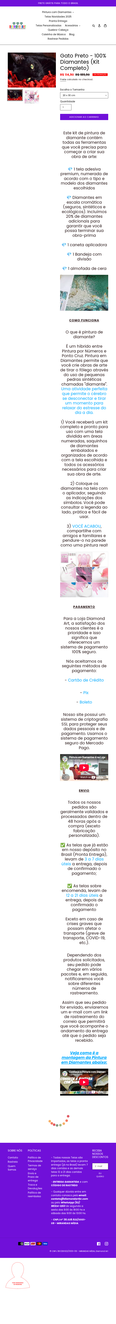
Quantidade (67, 101)
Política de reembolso (34, 1194)
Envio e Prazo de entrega (33, 1177)
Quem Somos (12, 1168)
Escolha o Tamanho (72, 89)
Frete (63, 79)
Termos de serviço (34, 1167)
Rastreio (13, 1161)
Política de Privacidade (35, 1159)
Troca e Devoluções (35, 1186)
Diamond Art (102, 1251)
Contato (13, 1157)
